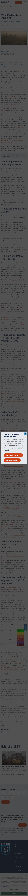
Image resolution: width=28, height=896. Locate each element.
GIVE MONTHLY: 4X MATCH (13, 455)
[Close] (25, 433)
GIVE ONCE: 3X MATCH (12, 460)
